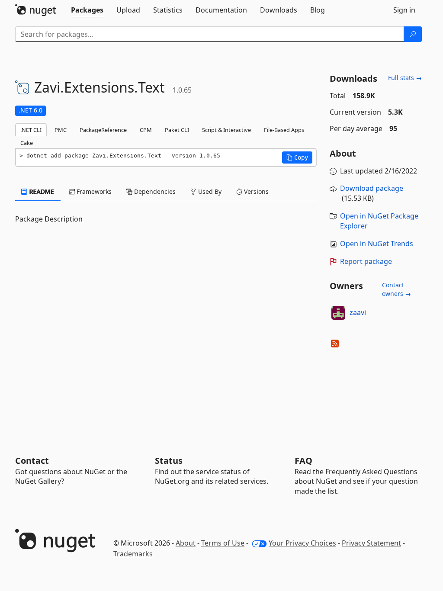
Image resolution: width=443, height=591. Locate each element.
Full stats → (405, 78)
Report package (366, 261)
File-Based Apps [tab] (284, 130)
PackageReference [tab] (103, 130)
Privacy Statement (371, 543)
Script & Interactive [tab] (226, 130)
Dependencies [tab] (154, 191)
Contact (32, 460)
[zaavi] (338, 313)
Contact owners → (396, 289)
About (186, 543)
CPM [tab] (146, 130)
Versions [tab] (255, 191)
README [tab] (41, 191)
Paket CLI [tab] (177, 130)
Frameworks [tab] (93, 191)
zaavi (358, 312)
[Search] (413, 34)
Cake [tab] (26, 143)
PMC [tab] (61, 130)
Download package (371, 188)
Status (169, 460)
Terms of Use (222, 543)
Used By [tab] (209, 191)
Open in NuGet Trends (376, 243)
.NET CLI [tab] (31, 130)
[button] (297, 157)
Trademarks (133, 554)
